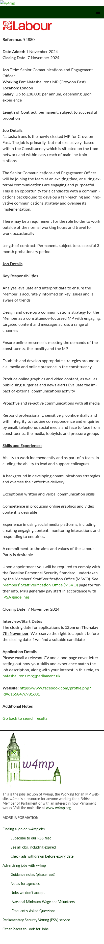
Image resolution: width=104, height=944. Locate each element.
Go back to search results (25, 718)
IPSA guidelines (16, 597)
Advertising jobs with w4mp (24, 865)
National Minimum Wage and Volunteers (39, 902)
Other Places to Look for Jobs (25, 929)
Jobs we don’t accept (24, 893)
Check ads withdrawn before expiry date (38, 856)
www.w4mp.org (58, 808)
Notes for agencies (21, 884)
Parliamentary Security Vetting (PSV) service (36, 920)
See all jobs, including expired (29, 847)
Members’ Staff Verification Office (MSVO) (40, 585)
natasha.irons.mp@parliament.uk (31, 676)
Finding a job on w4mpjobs (24, 829)
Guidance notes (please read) (29, 875)
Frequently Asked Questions (29, 911)
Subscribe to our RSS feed (27, 838)
